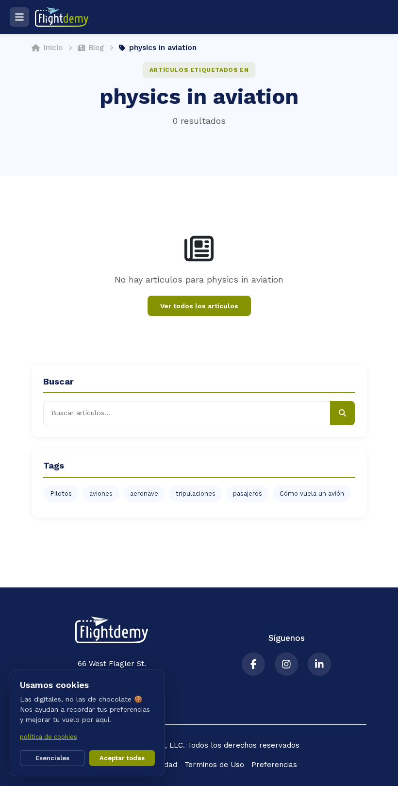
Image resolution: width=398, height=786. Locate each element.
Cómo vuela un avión (312, 493)
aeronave (144, 493)
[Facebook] (253, 664)
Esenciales (52, 758)
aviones (101, 493)
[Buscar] (342, 413)
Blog (96, 47)
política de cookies (48, 736)
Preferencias (274, 764)
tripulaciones (196, 493)
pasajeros (247, 493)
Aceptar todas (122, 758)
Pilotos (61, 493)
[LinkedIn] (319, 664)
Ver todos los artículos (199, 306)
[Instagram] (286, 664)
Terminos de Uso (214, 764)
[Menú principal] (19, 17)
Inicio (53, 47)
